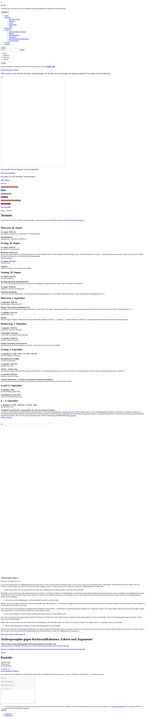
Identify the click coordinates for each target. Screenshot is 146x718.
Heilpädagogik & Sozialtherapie (19, 39)
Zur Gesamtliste (6, 207)
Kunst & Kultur (14, 40)
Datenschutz (9, 715)
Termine (7, 42)
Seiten (5, 53)
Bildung (11, 33)
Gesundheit (12, 37)
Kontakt (7, 44)
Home (7, 15)
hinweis (3, 5)
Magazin (7, 17)
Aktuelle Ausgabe (14, 19)
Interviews (12, 21)
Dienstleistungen (14, 35)
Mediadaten (8, 28)
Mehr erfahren (5, 180)
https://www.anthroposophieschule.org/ (13, 634)
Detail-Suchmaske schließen (9, 70)
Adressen (8, 30)
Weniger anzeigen (6, 258)
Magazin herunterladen (8, 173)
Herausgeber (13, 24)
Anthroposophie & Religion (17, 32)
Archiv (11, 23)
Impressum (8, 714)
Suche (3, 48)
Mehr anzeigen (35, 256)
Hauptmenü (5, 12)
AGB (10, 26)
